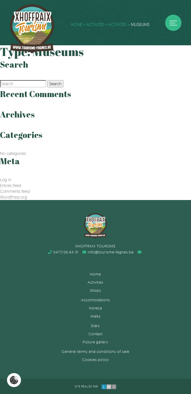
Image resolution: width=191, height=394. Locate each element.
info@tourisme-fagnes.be (111, 252)
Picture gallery (95, 342)
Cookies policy (95, 359)
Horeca (95, 308)
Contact (96, 334)
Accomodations (95, 300)
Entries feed (10, 185)
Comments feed (15, 191)
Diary (95, 325)
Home (95, 274)
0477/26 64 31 (65, 252)
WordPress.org (13, 197)
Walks (95, 316)
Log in (5, 179)
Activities (96, 282)
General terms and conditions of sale (95, 351)
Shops (95, 290)
